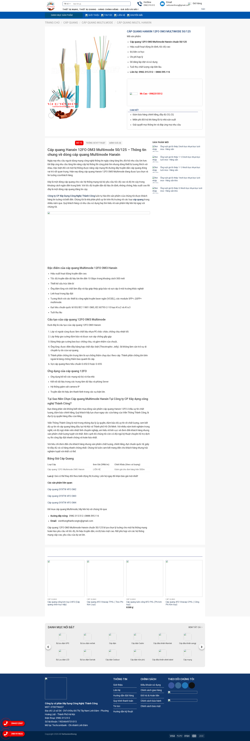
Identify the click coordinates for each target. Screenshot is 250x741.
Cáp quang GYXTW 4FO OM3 (62, 496)
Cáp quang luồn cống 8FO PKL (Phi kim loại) (144, 603)
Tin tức (108, 15)
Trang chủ (52, 22)
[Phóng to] (51, 115)
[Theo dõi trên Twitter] (185, 685)
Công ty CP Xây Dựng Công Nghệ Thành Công (71, 196)
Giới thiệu (94, 15)
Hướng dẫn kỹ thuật (123, 711)
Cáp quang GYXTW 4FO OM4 (62, 502)
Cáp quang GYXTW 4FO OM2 (62, 489)
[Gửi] (128, 4)
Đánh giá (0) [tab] (115, 143)
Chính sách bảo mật (151, 706)
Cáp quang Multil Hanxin (134, 22)
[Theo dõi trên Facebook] (171, 685)
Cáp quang (70, 22)
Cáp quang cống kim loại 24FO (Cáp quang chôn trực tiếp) (64, 603)
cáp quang (138, 199)
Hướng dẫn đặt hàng (123, 695)
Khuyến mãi (136, 15)
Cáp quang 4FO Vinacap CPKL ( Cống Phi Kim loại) (182, 603)
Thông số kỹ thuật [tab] (95, 143)
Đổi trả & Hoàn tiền (150, 695)
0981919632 (17, 734)
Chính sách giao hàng (151, 690)
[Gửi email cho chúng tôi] (192, 685)
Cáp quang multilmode (97, 22)
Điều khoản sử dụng (151, 685)
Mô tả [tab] (79, 143)
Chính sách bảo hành (151, 701)
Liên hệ (121, 15)
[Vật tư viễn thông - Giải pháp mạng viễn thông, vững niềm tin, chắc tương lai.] (52, 6)
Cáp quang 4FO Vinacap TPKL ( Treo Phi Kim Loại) (105, 603)
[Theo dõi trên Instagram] (178, 685)
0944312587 (17, 723)
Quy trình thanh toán (123, 701)
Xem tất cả (194, 627)
